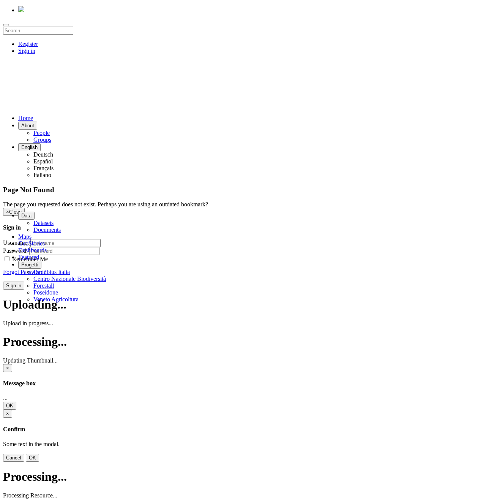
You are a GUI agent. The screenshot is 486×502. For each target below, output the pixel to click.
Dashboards (32, 250)
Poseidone (45, 292)
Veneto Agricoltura (56, 299)
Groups (42, 139)
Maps (25, 236)
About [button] (27, 125)
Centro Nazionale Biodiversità (69, 279)
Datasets (43, 223)
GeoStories (31, 243)
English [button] (29, 147)
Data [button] (26, 216)
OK (9, 406)
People (41, 133)
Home (25, 118)
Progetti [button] (29, 265)
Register (28, 44)
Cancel (13, 458)
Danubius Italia (51, 272)
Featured (28, 257)
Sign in (26, 51)
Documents (47, 229)
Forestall (43, 285)
